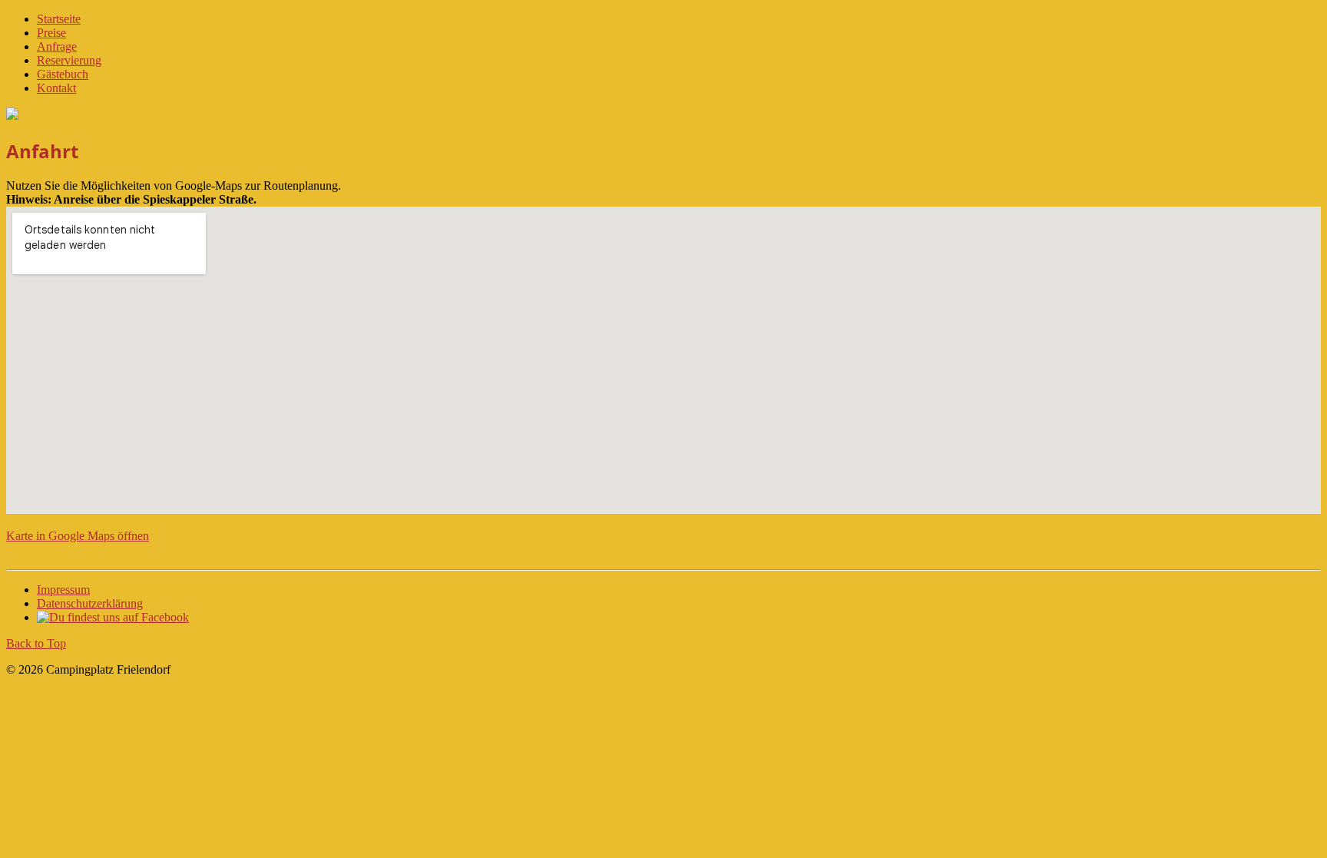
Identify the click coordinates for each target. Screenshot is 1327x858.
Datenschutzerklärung (90, 603)
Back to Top (36, 643)
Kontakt (56, 87)
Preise (51, 32)
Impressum (63, 589)
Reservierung (69, 60)
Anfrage (57, 46)
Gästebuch (62, 74)
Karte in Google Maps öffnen (77, 535)
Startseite (59, 18)
